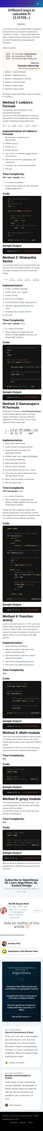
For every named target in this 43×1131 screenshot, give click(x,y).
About (32, 4)
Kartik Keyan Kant (19, 903)
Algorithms (21, 24)
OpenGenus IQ (7, 1116)
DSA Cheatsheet (8, 4)
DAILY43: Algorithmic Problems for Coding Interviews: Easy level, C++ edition (21, 1007)
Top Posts (13, 1122)
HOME (19, 4)
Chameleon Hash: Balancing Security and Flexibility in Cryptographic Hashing (21, 987)
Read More (37, 910)
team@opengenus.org (10, 1119)
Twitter (30, 1122)
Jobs (26, 4)
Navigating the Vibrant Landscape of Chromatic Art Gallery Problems (21, 997)
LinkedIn (23, 1122)
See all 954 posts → (21, 1016)
